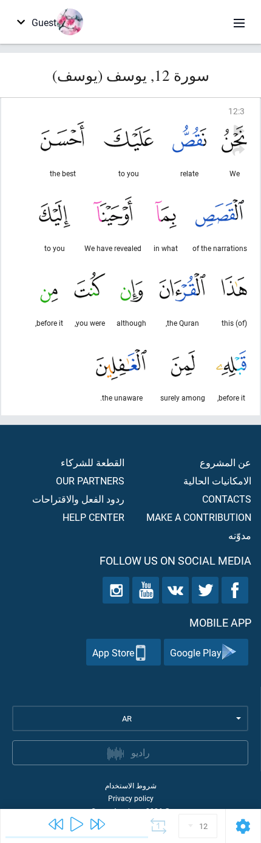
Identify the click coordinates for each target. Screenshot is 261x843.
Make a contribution (198, 517)
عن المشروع (225, 462)
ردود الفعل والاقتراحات (78, 498)
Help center (93, 517)
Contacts (226, 498)
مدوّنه (239, 535)
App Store (113, 652)
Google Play (196, 652)
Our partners (90, 480)
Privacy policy (131, 798)
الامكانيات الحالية (217, 480)
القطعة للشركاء (92, 462)
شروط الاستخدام (131, 785)
